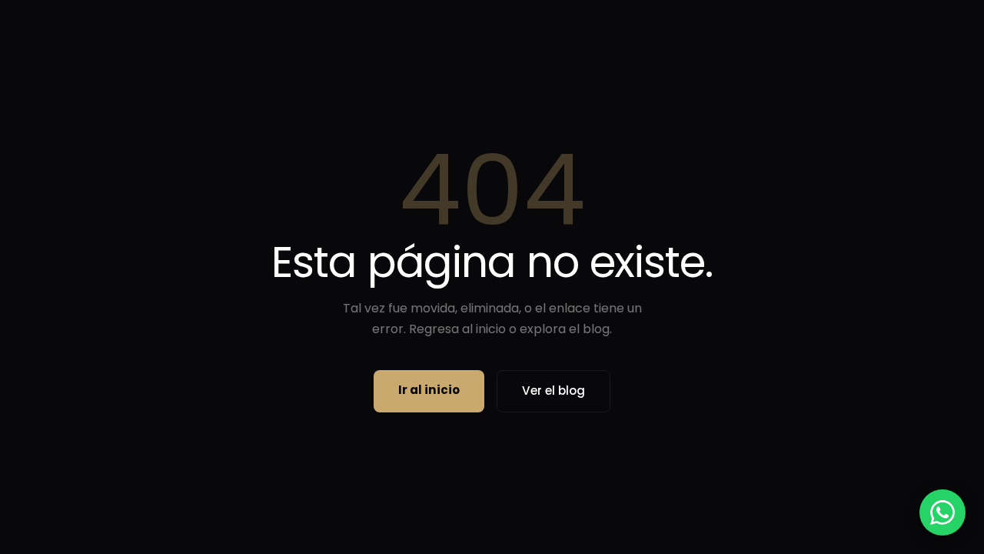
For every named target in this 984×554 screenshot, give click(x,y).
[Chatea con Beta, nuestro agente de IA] (942, 512)
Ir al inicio (429, 390)
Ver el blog (553, 390)
